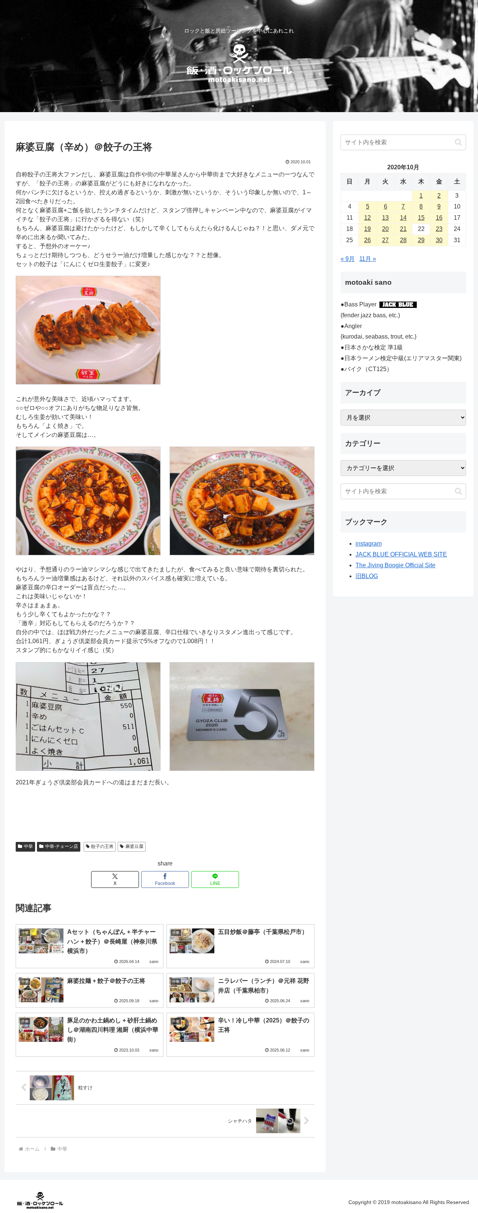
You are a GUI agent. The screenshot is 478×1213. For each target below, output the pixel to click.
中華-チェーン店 (61, 846)
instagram (369, 543)
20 (385, 229)
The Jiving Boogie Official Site (395, 565)
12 (367, 217)
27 (385, 240)
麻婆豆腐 (134, 846)
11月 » (367, 259)
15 (421, 217)
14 (403, 217)
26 (367, 240)
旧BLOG (367, 576)
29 (421, 240)
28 (403, 240)
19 (367, 229)
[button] (458, 142)
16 (439, 217)
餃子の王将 (102, 846)
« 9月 (348, 259)
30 (439, 240)
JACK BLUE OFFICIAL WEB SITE (401, 554)
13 (385, 217)
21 (403, 229)
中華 (28, 846)
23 (439, 229)
